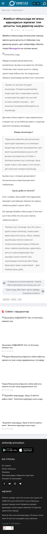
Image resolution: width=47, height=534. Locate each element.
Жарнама (6, 472)
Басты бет (6, 10)
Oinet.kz (17, 523)
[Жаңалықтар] (23, 3)
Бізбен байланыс (9, 469)
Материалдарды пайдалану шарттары (18, 475)
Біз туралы (6, 466)
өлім (19, 299)
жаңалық (6, 299)
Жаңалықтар (17, 10)
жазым (13, 299)
